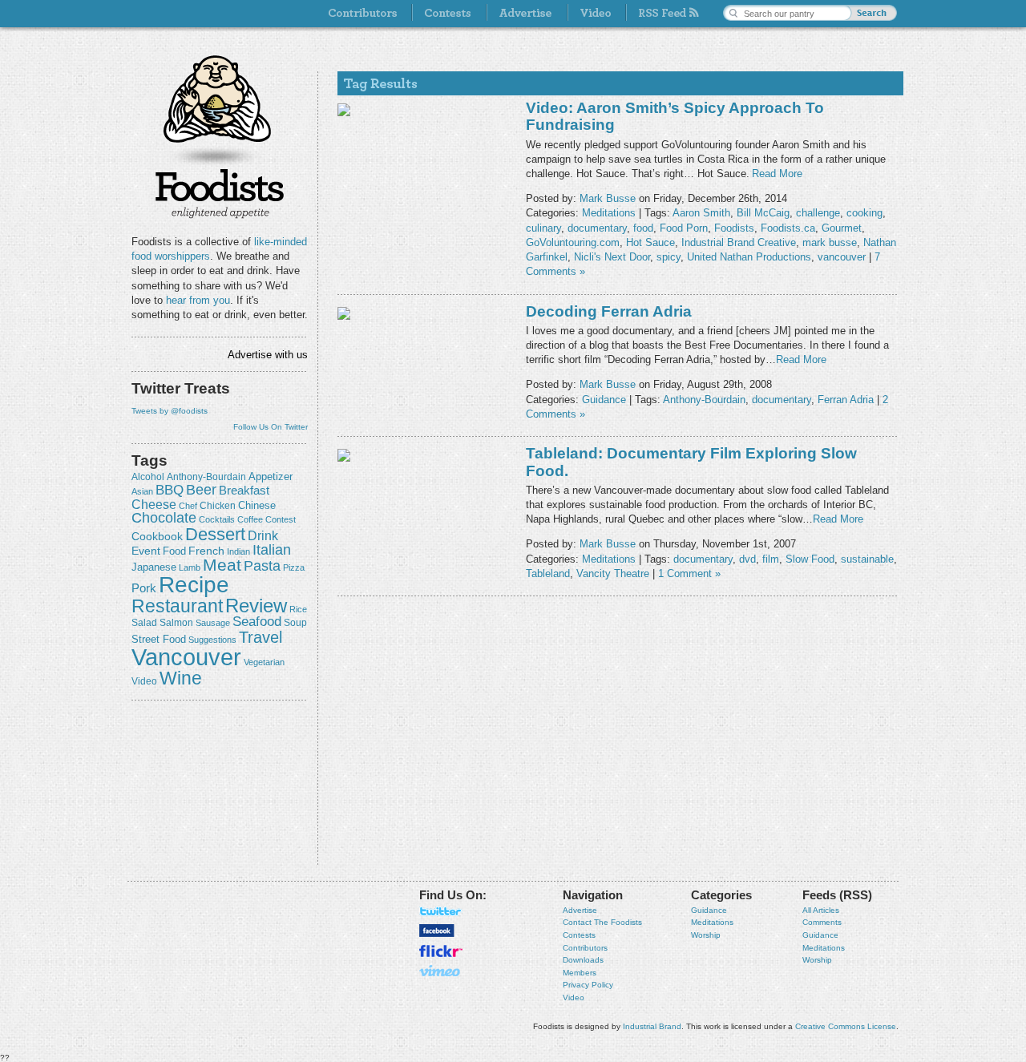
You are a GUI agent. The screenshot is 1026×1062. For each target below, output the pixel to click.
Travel (260, 637)
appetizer (270, 476)
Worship (706, 935)
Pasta (262, 566)
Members (579, 972)
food (174, 551)
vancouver (186, 657)
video (144, 681)
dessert (215, 534)
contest (280, 519)
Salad (144, 623)
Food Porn (684, 228)
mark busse (829, 242)
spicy (668, 257)
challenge (818, 213)
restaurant (177, 606)
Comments (822, 922)
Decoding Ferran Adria (609, 311)
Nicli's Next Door (612, 257)
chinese (257, 505)
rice (298, 609)
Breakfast (244, 490)
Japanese (153, 567)
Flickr (441, 951)
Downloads (583, 959)
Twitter (441, 911)
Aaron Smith (701, 213)
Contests (579, 935)
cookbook (157, 536)
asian (142, 491)
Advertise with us (268, 355)
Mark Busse (608, 198)
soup (295, 623)
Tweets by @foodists (169, 410)
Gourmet (842, 228)
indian (238, 551)
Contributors (585, 947)
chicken (218, 505)
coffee (250, 519)
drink (263, 535)
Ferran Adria (846, 400)
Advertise (580, 910)
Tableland (548, 573)
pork (143, 588)
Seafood (256, 621)
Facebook (436, 930)
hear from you (198, 300)
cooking (864, 213)
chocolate (163, 517)
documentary (597, 228)
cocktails (217, 519)
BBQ (170, 490)
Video (573, 997)
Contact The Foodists (602, 922)
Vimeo (441, 970)
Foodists (220, 192)
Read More (777, 174)
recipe (194, 584)
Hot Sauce (650, 242)
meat (222, 564)
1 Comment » (689, 573)
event (145, 550)
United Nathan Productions (749, 257)
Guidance (604, 400)
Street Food (158, 639)
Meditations (609, 213)
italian (271, 550)
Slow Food (810, 559)
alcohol (147, 477)
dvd (747, 559)
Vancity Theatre (612, 573)
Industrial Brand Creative (738, 242)
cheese (153, 504)
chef (188, 506)
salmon (176, 622)
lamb (189, 567)
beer (201, 490)
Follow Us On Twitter (270, 426)
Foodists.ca (788, 228)
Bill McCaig (763, 213)
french (206, 550)
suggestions (212, 639)
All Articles (820, 910)
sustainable (867, 559)
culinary (543, 228)
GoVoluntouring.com (573, 242)
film (770, 559)
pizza (294, 567)
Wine (181, 678)
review (256, 605)
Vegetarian (264, 662)
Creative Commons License (845, 1026)
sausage (213, 623)
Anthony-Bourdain (206, 477)
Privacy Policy (588, 984)
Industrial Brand (652, 1026)
